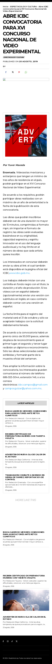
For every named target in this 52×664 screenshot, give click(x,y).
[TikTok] (12, 641)
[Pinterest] (19, 72)
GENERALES (10, 409)
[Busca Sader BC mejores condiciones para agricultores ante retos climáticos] (26, 515)
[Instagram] (7, 641)
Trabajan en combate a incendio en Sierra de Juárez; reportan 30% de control (24, 477)
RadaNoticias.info (17, 66)
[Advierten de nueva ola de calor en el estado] (26, 600)
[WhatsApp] (26, 72)
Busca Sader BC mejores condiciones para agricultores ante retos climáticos (26, 413)
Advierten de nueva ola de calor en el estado (25, 455)
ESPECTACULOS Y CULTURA (23, 7)
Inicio (5, 7)
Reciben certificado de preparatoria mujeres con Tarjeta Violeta (25, 436)
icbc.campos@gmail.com (33, 384)
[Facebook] (6, 72)
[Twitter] (12, 72)
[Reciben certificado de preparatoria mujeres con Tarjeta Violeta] (26, 559)
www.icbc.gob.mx (19, 273)
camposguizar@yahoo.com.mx (23, 388)
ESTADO (9, 432)
